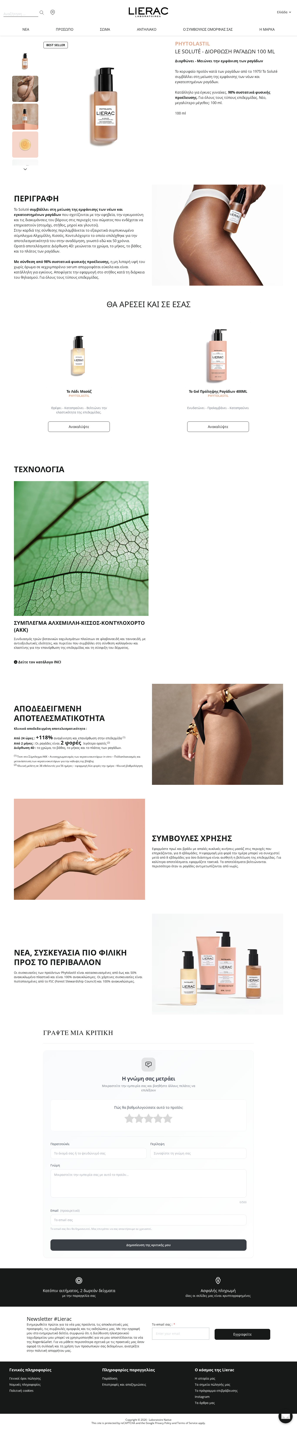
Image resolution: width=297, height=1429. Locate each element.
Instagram (202, 1397)
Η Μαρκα (267, 29)
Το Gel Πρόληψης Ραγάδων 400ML (218, 391)
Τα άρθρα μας (205, 1403)
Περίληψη (157, 1144)
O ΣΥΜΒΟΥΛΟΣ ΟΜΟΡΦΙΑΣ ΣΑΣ (208, 29)
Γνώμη (55, 1165)
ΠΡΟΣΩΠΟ (64, 29)
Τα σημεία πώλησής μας (212, 1384)
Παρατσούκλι (60, 1144)
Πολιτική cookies (21, 1391)
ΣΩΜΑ (105, 29)
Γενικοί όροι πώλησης (25, 1378)
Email (65, 1210)
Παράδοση (109, 1378)
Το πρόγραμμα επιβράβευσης (216, 1391)
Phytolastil (79, 396)
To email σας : (163, 1324)
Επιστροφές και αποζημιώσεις (124, 1384)
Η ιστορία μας (205, 1378)
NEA (25, 29)
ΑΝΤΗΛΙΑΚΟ (146, 29)
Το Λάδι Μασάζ (79, 391)
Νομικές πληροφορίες (25, 1384)
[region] (25, 106)
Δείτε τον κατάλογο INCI (39, 662)
